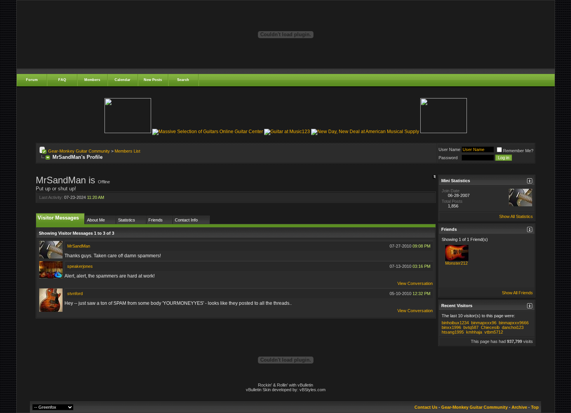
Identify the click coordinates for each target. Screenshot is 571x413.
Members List (127, 151)
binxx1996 (451, 327)
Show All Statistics (516, 216)
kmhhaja (474, 332)
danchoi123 (513, 327)
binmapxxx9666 (514, 322)
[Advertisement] (285, 172)
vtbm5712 (493, 332)
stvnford (75, 293)
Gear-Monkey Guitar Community (79, 151)
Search (183, 80)
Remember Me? (518, 150)
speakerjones (80, 266)
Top (535, 407)
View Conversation (415, 283)
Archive (519, 407)
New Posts (153, 80)
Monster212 (456, 263)
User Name (449, 149)
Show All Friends (517, 292)
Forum (32, 80)
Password (448, 157)
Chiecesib (490, 327)
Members (92, 80)
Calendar (123, 80)
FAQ (62, 80)
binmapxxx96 (483, 322)
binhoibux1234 (455, 322)
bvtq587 (471, 327)
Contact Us (425, 407)
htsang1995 (453, 332)
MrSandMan (78, 246)
